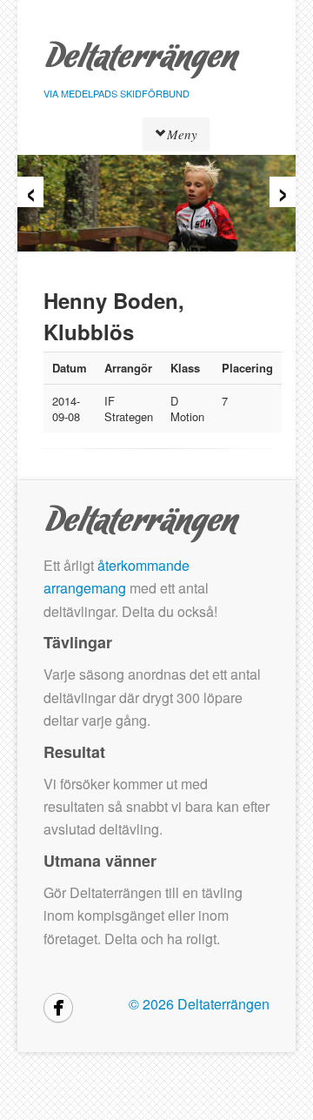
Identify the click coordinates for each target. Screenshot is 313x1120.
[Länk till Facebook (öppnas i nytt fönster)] (58, 1008)
